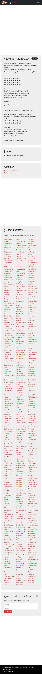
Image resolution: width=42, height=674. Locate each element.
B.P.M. (6, 286)
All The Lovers (8, 267)
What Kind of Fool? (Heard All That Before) (32, 521)
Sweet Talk (31, 376)
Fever (6, 478)
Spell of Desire (32, 341)
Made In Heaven (21, 446)
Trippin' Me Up (32, 482)
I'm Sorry (18, 299)
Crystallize (7, 384)
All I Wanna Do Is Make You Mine (8, 263)
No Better (19, 495)
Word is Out (31, 555)
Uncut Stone (32, 486)
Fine (5, 480)
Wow (29, 561)
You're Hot (31, 574)
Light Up (18, 371)
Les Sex (18, 363)
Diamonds (7, 414)
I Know (18, 262)
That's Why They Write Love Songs (31, 403)
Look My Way (20, 393)
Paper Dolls (19, 533)
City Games (7, 354)
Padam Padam (20, 531)
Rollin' (29, 250)
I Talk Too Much (21, 273)
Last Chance (20, 361)
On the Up (19, 523)
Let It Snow (19, 365)
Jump (17, 339)
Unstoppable (32, 495)
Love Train (19, 437)
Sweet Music (32, 371)
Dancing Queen (9, 403)
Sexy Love (31, 280)
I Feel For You (20, 256)
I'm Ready (19, 294)
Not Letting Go (20, 503)
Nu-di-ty (18, 512)
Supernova (31, 367)
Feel (5, 467)
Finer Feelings (8, 484)
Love (17, 408)
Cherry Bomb (8, 350)
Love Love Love (21, 431)
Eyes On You (8, 463)
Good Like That (9, 544)
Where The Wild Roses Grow (31, 548)
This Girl (30, 452)
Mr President (20, 471)
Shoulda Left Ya (33, 292)
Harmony (7, 561)
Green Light (8, 553)
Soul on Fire (31, 335)
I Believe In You (21, 245)
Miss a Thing (20, 463)
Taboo (30, 378)
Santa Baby (31, 258)
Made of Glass (20, 448)
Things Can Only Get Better (31, 444)
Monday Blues (20, 465)
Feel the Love (8, 469)
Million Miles (20, 461)
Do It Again (7, 427)
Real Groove (20, 563)
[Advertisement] (21, 31)
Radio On (19, 559)
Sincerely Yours (32, 297)
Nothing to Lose (21, 510)
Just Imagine (20, 341)
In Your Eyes (20, 326)
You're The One (33, 576)
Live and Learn (20, 388)
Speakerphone (32, 339)
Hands (6, 559)
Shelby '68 (31, 282)
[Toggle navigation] (38, 2)
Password (19, 535)
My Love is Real (20, 482)
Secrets (30, 273)
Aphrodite (7, 275)
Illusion (18, 316)
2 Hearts (6, 241)
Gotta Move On (9, 550)
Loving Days (19, 442)
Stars (29, 350)
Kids (17, 348)
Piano (17, 542)
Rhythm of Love (21, 580)
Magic (18, 450)
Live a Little (19, 386)
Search (9, 611)
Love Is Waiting (21, 429)
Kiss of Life (19, 356)
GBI (5, 508)
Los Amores (19, 399)
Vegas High (31, 497)
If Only (18, 305)
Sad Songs (31, 256)
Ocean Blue (19, 516)
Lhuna (18, 369)
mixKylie (11, 2)
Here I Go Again (9, 576)
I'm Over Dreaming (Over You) (21, 290)
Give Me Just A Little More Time (9, 521)
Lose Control (20, 401)
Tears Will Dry (32, 395)
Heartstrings (8, 567)
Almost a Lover (8, 269)
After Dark (7, 256)
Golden (6, 535)
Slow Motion (32, 307)
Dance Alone (8, 388)
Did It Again (8, 416)
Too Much (31, 476)
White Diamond (33, 553)
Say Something (32, 262)
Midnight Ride (20, 457)
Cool (5, 367)
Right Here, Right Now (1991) (31, 241)
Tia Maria (30, 459)
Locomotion (19, 390)
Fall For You (7, 465)
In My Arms (19, 320)
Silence (30, 294)
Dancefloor (7, 399)
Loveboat (19, 439)
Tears (29, 388)
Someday (30, 324)
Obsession (19, 514)
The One (30, 425)
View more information (13, 171)
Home (18, 239)
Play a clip (9, 173)
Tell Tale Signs (32, 397)
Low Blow (19, 444)
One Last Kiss (20, 527)
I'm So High (19, 297)
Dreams (6, 433)
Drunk (6, 437)
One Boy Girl (20, 525)
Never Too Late (21, 493)
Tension (30, 399)
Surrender (31, 369)
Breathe (6, 314)
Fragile (6, 499)
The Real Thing (32, 427)
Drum (5, 435)
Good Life (7, 542)
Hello (5, 574)
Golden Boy (7, 538)
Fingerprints (8, 486)
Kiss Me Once (20, 354)
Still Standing (32, 358)
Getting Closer (9, 514)
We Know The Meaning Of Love (32, 506)
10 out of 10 (8, 239)
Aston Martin (8, 277)
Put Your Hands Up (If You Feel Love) (21, 551)
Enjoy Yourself (8, 444)
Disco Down (8, 425)
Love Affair (19, 410)
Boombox (7, 309)
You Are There (32, 563)
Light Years (19, 373)
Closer (6, 356)
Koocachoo (19, 358)
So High (30, 309)
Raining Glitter (20, 561)
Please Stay (19, 544)
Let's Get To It (20, 367)
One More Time (21, 529)
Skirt (29, 299)
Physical (18, 540)
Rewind (18, 578)
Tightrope (31, 461)
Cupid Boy (7, 386)
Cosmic (6, 369)
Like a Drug (19, 380)
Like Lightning (20, 382)
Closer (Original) (9, 358)
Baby (5, 288)
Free (5, 501)
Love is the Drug (21, 427)
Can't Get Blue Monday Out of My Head (9, 331)
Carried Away (8, 339)
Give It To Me (8, 516)
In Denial (18, 318)
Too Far (30, 474)
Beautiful (7, 290)
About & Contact (8, 671)
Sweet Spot (31, 373)
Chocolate (7, 352)
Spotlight (31, 348)
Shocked (30, 284)
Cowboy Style (8, 380)
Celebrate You (8, 341)
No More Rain (20, 497)
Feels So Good (8, 471)
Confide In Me (8, 365)
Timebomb (31, 471)
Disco (6, 422)
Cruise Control (8, 382)
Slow (29, 305)
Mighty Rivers (20, 459)
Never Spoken (20, 491)
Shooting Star (32, 286)
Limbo (18, 384)
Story (29, 365)
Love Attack (20, 420)
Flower (6, 489)
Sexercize (31, 277)
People (18, 538)
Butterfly (7, 322)
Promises (19, 546)
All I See (6, 258)
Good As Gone (8, 540)
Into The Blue (20, 331)
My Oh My (19, 484)
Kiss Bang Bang (21, 352)
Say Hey (30, 260)
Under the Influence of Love (31, 491)
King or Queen (20, 350)
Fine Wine (7, 482)
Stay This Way (32, 352)
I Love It (18, 265)
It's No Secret (20, 333)
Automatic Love (9, 284)
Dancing (6, 401)
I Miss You (19, 267)
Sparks (30, 337)
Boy (5, 312)
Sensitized (31, 275)
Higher (6, 580)
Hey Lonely (7, 578)
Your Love (31, 582)
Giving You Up (8, 525)
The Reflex (31, 429)
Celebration (8, 344)
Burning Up (7, 316)
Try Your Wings (32, 484)
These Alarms (32, 439)
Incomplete (19, 329)
